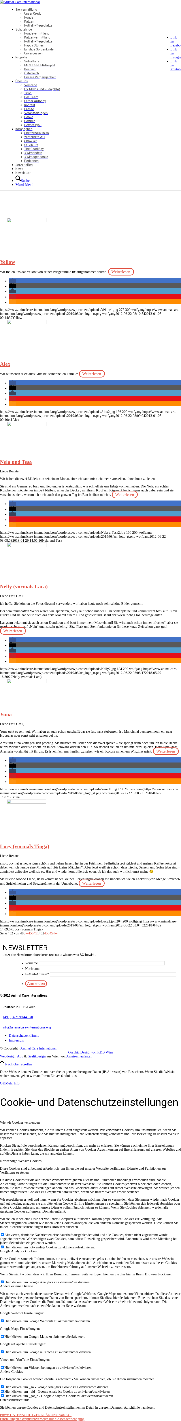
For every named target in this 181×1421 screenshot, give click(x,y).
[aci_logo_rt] (20, 2)
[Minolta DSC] (26, 802)
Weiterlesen (120, 272)
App (20, 1056)
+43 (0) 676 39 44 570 (18, 1017)
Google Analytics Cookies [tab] (18, 1251)
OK (2, 1083)
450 (31, 933)
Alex (5, 364)
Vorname (31, 963)
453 (46, 933)
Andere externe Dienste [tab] (16, 1286)
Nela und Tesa (16, 462)
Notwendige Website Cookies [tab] (20, 1161)
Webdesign (7, 1056)
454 (52, 933)
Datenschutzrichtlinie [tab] (14, 1400)
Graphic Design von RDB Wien (90, 1052)
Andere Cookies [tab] (11, 1371)
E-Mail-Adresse (37, 974)
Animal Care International (38, 1048)
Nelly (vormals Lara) (24, 586)
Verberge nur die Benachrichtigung (60, 1419)
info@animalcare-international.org (27, 1027)
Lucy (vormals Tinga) (24, 846)
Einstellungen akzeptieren (18, 1419)
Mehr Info (12, 1083)
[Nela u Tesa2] (27, 425)
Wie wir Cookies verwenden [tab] (20, 1122)
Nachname (32, 968)
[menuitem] (96, 17)
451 (36, 933)
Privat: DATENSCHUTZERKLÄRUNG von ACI (36, 1415)
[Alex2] (27, 323)
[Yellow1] (27, 221)
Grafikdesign (37, 1056)
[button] (12, 281)
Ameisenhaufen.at (78, 1056)
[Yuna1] (27, 682)
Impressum (16, 1040)
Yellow (7, 262)
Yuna (6, 714)
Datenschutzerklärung (24, 1035)
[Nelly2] (27, 546)
